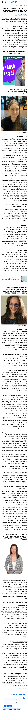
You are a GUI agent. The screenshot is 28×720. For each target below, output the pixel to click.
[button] (22, 2)
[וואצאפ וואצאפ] (5, 2)
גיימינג (25, 688)
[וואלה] (14, 2)
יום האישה (21, 688)
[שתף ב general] (2, 2)
